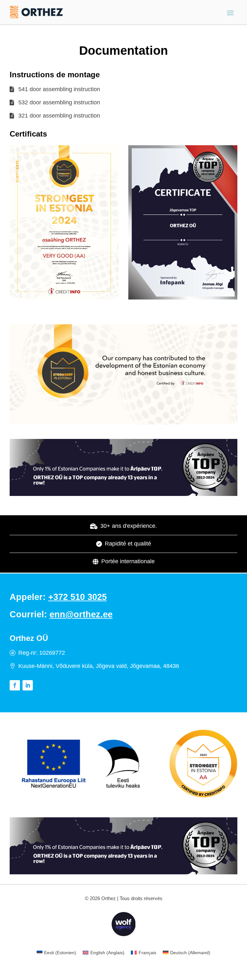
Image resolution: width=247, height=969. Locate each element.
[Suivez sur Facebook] (15, 685)
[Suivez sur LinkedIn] (28, 685)
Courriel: (61, 614)
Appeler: (58, 597)
